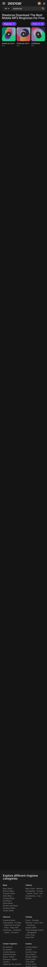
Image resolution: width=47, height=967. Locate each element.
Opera (6, 932)
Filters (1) (36, 24)
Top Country (30, 954)
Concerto (14, 932)
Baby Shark (30, 888)
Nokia (5, 957)
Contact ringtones (10, 944)
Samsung (6, 959)
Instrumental (8, 923)
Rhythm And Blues (10, 906)
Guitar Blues (8, 903)
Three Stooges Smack (34, 930)
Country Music (31, 947)
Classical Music (9, 920)
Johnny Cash (30, 964)
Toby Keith (29, 962)
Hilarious (28, 923)
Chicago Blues (8, 898)
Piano (6, 928)
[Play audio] (8, 34)
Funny (27, 920)
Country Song (31, 952)
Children (28, 885)
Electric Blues (8, 891)
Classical (6, 917)
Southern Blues (9, 908)
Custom (6, 962)
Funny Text (38, 923)
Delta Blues (7, 896)
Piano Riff (14, 928)
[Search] (43, 8)
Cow (39, 896)
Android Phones (9, 954)
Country (28, 944)
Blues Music (8, 888)
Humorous (31, 925)
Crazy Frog (30, 935)
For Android (7, 947)
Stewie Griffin (30, 928)
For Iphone (7, 949)
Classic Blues (8, 910)
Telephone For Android (12, 964)
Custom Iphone (9, 952)
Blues (5, 885)
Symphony (7, 930)
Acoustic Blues (9, 893)
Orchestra (17, 930)
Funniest (35, 920)
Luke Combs (30, 959)
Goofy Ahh (29, 937)
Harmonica (7, 901)
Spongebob (30, 891)
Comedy (28, 917)
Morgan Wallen (31, 957)
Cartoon (40, 891)
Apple (14, 959)
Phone (11, 957)
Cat (40, 893)
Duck (36, 893)
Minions (39, 888)
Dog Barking (30, 896)
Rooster (28, 898)
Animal (29, 893)
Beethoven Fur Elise (12, 925)
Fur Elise (17, 923)
